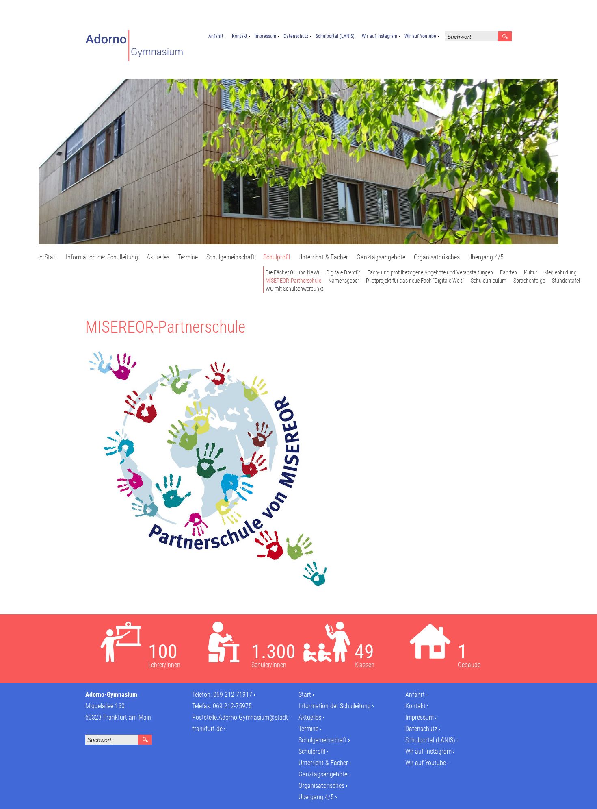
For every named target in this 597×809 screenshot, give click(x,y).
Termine (188, 257)
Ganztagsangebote (381, 257)
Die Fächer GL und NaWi (292, 272)
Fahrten (508, 272)
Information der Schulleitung (102, 257)
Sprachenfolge (529, 280)
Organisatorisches (437, 257)
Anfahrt (215, 36)
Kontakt (239, 36)
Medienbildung (560, 272)
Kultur (530, 272)
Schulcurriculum (488, 280)
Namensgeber (343, 280)
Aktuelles (158, 257)
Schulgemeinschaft (230, 257)
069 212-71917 (232, 694)
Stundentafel (566, 280)
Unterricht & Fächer (323, 257)
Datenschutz (295, 36)
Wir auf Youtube (420, 36)
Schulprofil (276, 257)
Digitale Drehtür (343, 272)
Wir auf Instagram (379, 36)
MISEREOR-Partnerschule (293, 280)
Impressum (265, 36)
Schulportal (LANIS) (335, 36)
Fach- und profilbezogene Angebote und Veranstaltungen (430, 272)
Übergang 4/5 (486, 257)
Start (51, 257)
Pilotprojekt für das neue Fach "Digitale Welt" (415, 280)
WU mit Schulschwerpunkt (294, 288)
